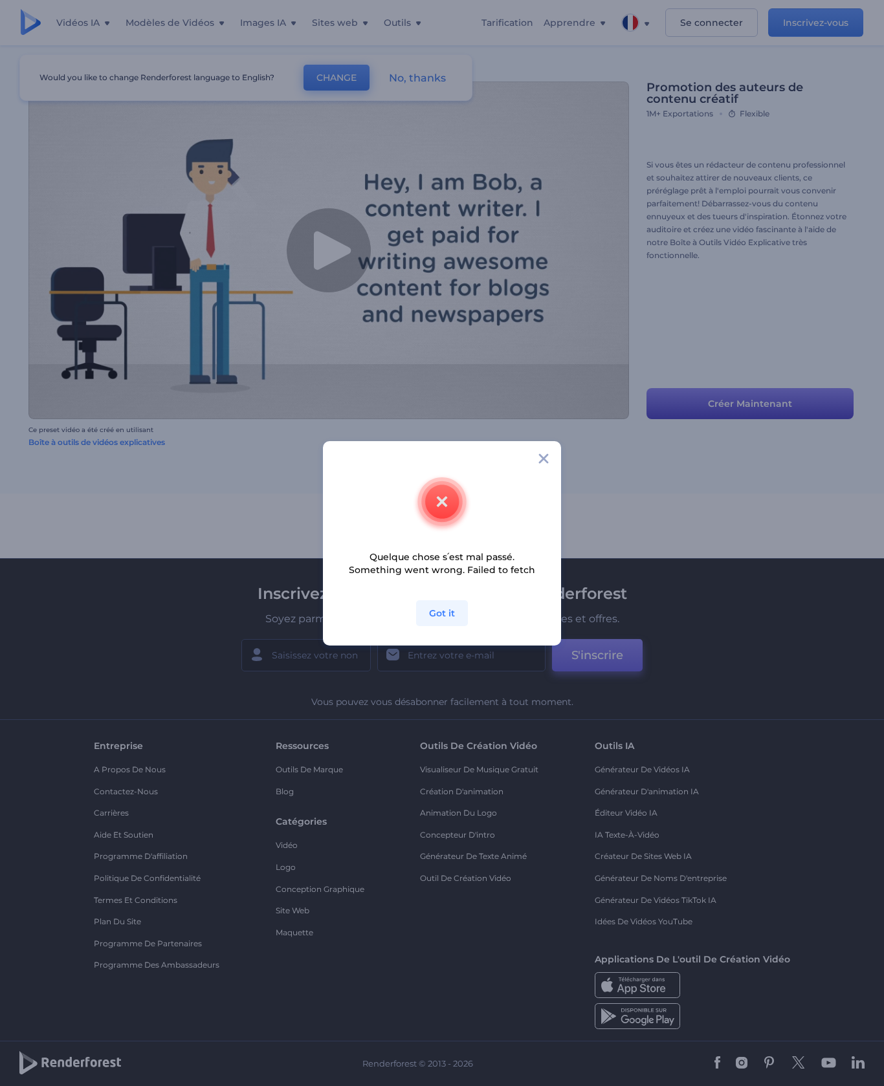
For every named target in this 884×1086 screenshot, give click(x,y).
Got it (442, 613)
